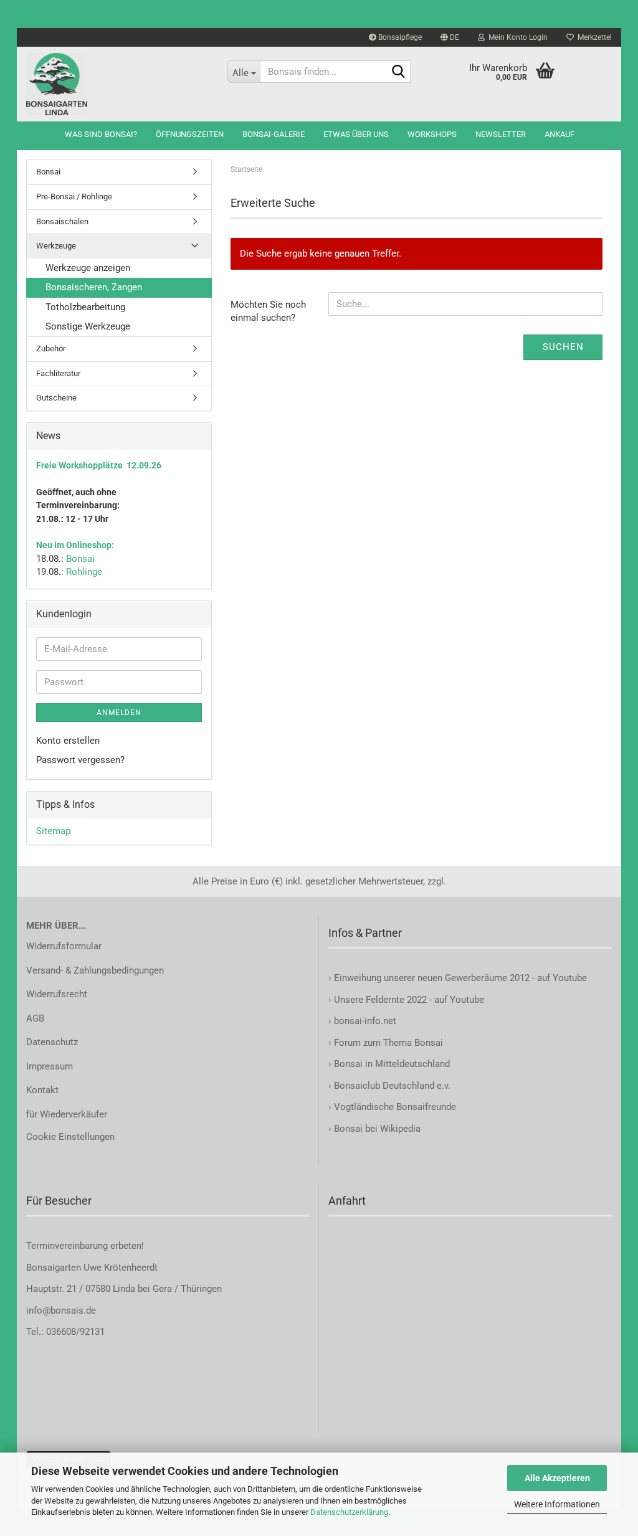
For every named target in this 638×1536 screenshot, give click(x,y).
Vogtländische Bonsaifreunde (395, 1106)
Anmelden (119, 712)
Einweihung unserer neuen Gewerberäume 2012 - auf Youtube (460, 978)
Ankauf (559, 134)
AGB (35, 1018)
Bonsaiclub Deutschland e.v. (392, 1085)
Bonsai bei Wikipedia (377, 1128)
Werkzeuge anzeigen (87, 267)
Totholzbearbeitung (85, 307)
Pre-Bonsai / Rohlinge (74, 196)
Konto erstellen (68, 740)
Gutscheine (56, 397)
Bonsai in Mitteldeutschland (392, 1063)
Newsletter (500, 134)
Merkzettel (593, 37)
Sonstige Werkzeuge (87, 326)
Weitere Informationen (557, 1504)
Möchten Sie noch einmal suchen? (268, 311)
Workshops (432, 134)
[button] (450, 37)
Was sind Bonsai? (101, 134)
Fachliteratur (58, 373)
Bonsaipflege (399, 37)
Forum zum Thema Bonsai (388, 1042)
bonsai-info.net (363, 1020)
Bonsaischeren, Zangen (93, 287)
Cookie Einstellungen (70, 1136)
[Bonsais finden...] (399, 72)
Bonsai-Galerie (273, 134)
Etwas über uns (356, 134)
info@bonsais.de (61, 1310)
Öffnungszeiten (190, 134)
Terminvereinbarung (68, 1245)
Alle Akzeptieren (557, 1478)
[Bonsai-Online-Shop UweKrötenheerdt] (117, 84)
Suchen (563, 347)
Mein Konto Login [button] (516, 37)
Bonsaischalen (62, 221)
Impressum (49, 1066)
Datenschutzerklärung (349, 1512)
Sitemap (53, 831)
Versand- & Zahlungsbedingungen (95, 970)
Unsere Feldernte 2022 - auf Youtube (409, 999)
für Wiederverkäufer (66, 1114)
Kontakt (42, 1090)
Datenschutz (52, 1042)
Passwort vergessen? (80, 760)
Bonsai (48, 171)
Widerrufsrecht (56, 994)
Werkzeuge (56, 245)
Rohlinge (84, 571)
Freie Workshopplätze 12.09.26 (98, 465)
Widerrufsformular (64, 946)
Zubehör (50, 348)
